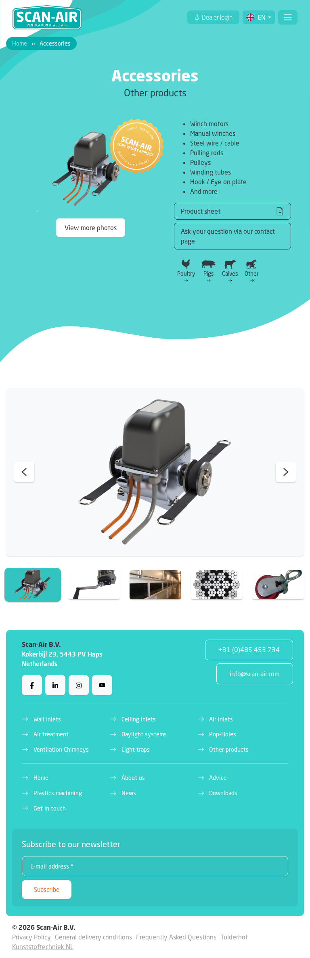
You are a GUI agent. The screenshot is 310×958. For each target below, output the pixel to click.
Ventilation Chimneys (61, 749)
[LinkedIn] (55, 685)
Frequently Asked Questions (176, 937)
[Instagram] (79, 685)
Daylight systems (144, 734)
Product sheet (200, 211)
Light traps (135, 749)
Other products (229, 749)
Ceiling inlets (138, 719)
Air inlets (221, 719)
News (128, 793)
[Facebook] (32, 685)
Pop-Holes (222, 734)
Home (19, 43)
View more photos (91, 227)
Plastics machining (58, 793)
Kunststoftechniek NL (42, 946)
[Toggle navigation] (287, 17)
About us (133, 777)
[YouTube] (102, 685)
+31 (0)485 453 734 (249, 649)
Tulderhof (234, 937)
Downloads (223, 793)
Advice (218, 777)
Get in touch (50, 808)
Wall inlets (47, 719)
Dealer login (216, 17)
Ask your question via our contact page (228, 236)
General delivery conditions (93, 937)
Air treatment (51, 734)
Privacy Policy (31, 937)
